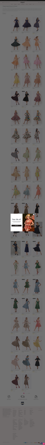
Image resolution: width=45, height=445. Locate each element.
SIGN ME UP (16, 225)
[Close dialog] (33, 214)
